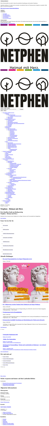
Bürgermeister (10, 142)
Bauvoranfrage (13, 169)
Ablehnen (2, 10)
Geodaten (9, 196)
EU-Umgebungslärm (12, 194)
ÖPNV (9, 199)
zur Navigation (5, 17)
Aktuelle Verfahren (13, 167)
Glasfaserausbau (11, 185)
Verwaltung (7, 127)
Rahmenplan (12, 179)
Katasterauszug (13, 171)
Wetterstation (10, 118)
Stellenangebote (8, 126)
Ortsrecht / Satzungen (12, 144)
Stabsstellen (12, 134)
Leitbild (11, 176)
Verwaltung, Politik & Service (8, 112)
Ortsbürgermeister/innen (12, 147)
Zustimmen (3, 11)
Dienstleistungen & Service (10, 119)
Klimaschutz (10, 197)
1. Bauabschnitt (13, 184)
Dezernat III (12, 133)
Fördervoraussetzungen (16, 178)
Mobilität (7, 198)
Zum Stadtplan (3, 218)
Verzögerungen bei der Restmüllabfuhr (12, 312)
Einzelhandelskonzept (14, 181)
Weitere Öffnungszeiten (4, 402)
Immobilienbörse (11, 161)
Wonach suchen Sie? (4, 109)
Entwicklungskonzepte (12, 174)
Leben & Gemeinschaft (7, 151)
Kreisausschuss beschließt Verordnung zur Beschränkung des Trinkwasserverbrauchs (24, 320)
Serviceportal (10, 121)
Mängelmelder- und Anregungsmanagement (16, 123)
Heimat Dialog (10, 191)
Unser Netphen (8, 152)
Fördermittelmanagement (10, 192)
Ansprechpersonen (11, 137)
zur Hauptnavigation (7, 15)
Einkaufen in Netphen (12, 188)
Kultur (6, 202)
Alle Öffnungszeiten (11, 128)
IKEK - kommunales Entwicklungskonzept (18, 177)
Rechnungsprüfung (13, 135)
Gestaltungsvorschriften (14, 165)
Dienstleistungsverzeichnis (13, 122)
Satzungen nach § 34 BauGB (15, 164)
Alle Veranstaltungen (4, 351)
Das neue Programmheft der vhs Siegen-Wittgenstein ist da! (17, 259)
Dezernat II (12, 132)
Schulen (6, 153)
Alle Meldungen (3, 327)
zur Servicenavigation (7, 18)
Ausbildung (10, 139)
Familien (7, 155)
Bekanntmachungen (11, 114)
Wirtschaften (10, 190)
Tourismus (7, 201)
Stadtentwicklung (8, 173)
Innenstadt (10, 182)
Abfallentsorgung (11, 120)
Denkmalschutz (11, 172)
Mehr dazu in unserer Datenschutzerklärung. (9, 8)
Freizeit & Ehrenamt (9, 154)
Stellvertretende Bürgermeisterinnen (14, 143)
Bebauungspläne (13, 163)
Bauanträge (10, 168)
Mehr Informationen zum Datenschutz (7, 23)
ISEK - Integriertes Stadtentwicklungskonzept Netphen (20, 180)
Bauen (6, 159)
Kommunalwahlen (13, 149)
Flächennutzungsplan (14, 166)
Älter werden (7, 156)
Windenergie (10, 186)
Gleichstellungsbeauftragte (13, 140)
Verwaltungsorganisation (12, 129)
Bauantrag (12, 170)
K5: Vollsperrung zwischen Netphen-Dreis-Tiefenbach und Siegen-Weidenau (21, 304)
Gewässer (9, 195)
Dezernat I (12, 130)
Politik (6, 141)
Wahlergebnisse (13, 150)
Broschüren (10, 124)
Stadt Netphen (5, 406)
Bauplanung (10, 162)
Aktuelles (7, 113)
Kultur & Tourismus (6, 200)
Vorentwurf (12, 183)
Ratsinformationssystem (12, 145)
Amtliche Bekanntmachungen (15, 115)
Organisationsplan (13, 136)
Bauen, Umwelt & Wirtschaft (8, 158)
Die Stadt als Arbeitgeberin (13, 138)
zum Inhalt (5, 13)
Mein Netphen (10, 116)
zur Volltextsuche (6, 14)
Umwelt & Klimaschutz (9, 193)
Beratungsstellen (8, 157)
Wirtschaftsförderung (9, 187)
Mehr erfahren (3, 376)
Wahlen (9, 148)
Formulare (10, 125)
